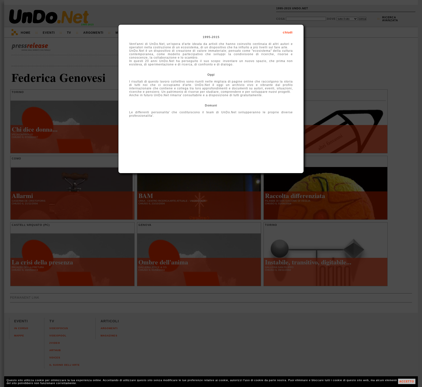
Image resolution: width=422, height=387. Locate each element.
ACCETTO (406, 381)
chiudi (288, 32)
